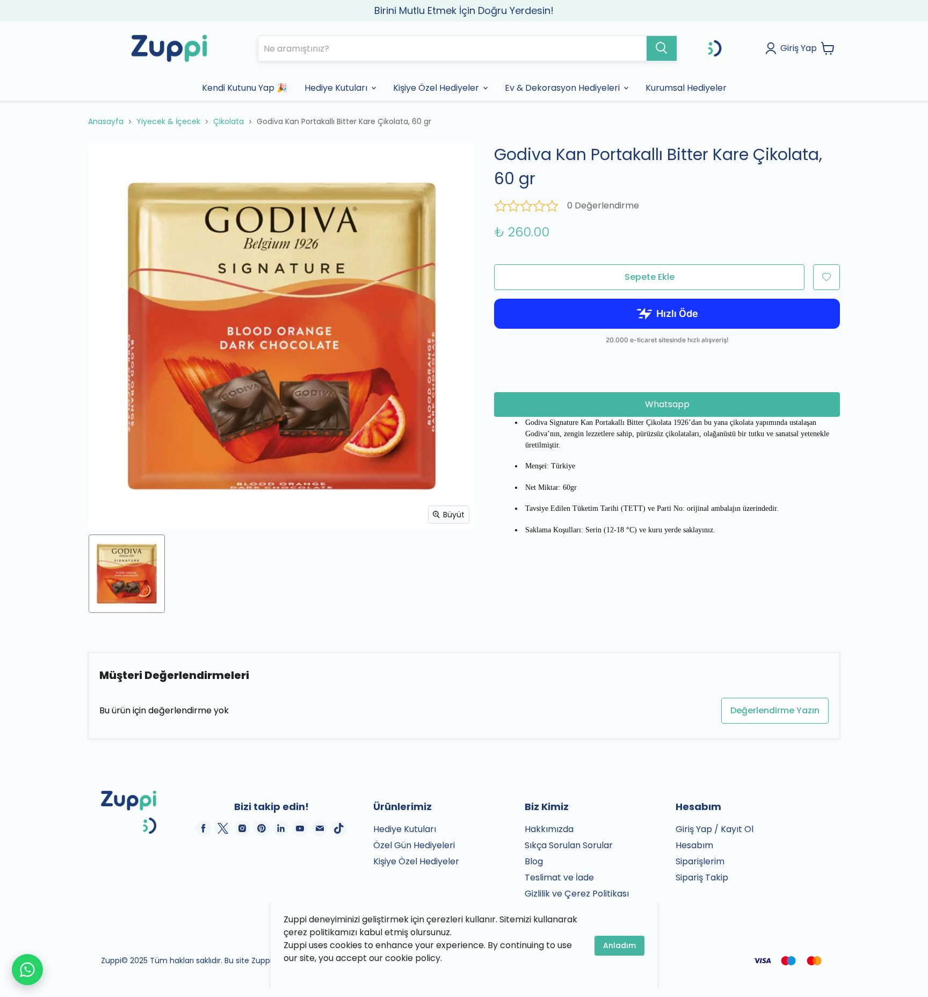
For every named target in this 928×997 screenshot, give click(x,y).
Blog (534, 861)
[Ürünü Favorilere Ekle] (826, 277)
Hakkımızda (549, 829)
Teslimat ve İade (559, 877)
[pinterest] (261, 828)
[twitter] (222, 828)
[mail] (319, 828)
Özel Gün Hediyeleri (414, 845)
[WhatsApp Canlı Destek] (27, 969)
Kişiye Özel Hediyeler (416, 861)
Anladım (619, 945)
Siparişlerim (700, 861)
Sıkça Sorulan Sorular (569, 845)
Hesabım (694, 845)
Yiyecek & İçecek (168, 121)
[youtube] (300, 828)
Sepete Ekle (650, 277)
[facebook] (203, 828)
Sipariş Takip (702, 877)
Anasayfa (106, 121)
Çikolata (228, 121)
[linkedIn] (280, 828)
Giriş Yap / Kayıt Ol (714, 829)
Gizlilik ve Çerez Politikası (577, 893)
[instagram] (242, 828)
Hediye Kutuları (404, 829)
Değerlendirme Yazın (775, 710)
